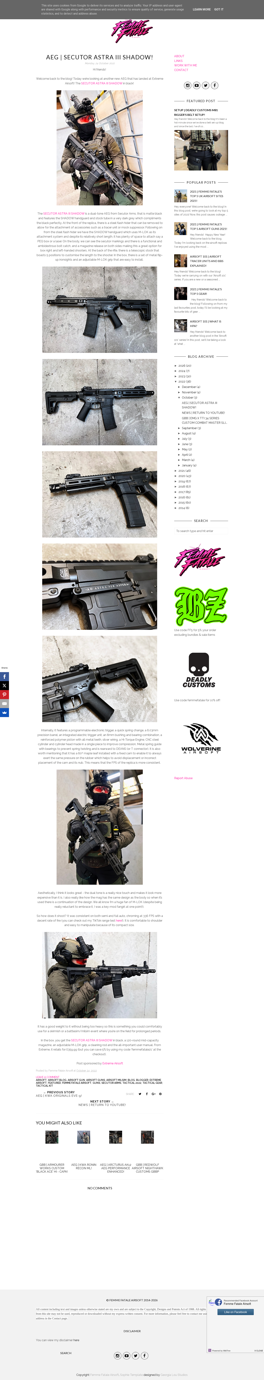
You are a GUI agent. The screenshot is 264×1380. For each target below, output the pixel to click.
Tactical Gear (152, 1082)
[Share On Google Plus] (153, 1094)
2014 (182, 508)
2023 (182, 376)
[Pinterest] (4, 694)
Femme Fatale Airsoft (76, 1082)
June (185, 444)
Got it (219, 9)
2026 (182, 365)
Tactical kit (44, 1085)
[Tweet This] (140, 1094)
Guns (96, 1082)
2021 (182, 470)
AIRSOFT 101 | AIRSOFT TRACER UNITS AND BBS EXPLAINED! (206, 261)
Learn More (202, 9)
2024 (182, 371)
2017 (182, 492)
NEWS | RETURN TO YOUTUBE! (203, 413)
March (186, 460)
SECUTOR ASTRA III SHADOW (101, 83)
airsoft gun (76, 1080)
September (190, 428)
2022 (182, 381)
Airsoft (41, 1080)
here (118, 920)
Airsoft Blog (57, 1080)
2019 (182, 481)
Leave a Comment (47, 1077)
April (185, 454)
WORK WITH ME (185, 65)
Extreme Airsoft (112, 1063)
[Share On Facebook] (147, 1094)
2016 (182, 497)
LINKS (178, 61)
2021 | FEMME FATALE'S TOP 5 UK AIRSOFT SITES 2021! (206, 196)
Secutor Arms (111, 1082)
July (185, 438)
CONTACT (181, 70)
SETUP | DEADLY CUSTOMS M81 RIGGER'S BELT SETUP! (196, 112)
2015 (182, 502)
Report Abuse (183, 778)
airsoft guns (95, 1080)
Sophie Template (131, 1375)
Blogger (142, 1080)
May (185, 449)
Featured (54, 1082)
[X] (4, 685)
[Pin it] (160, 1094)
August (187, 433)
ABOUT (179, 56)
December (189, 387)
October (188, 397)
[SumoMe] (4, 712)
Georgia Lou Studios (174, 1375)
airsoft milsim (116, 1080)
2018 (182, 486)
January (187, 465)
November (189, 392)
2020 (182, 476)
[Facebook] (4, 676)
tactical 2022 (131, 1082)
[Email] (4, 703)
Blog (131, 1080)
